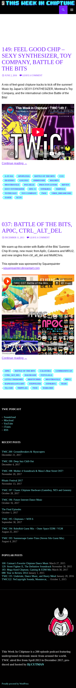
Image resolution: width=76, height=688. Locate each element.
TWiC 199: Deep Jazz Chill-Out (18, 461)
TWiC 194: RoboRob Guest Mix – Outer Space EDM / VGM (32, 528)
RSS (6, 430)
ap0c (7, 371)
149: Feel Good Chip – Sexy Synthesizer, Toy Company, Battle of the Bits (37, 59)
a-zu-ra (9, 176)
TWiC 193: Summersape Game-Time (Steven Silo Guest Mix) (33, 538)
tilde (64, 384)
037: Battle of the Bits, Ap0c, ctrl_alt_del (37, 227)
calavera (45, 371)
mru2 (68, 379)
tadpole (60, 189)
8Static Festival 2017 (12, 480)
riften (65, 185)
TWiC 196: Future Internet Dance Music (22, 499)
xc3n (19, 197)
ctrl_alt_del (12, 375)
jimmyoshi (39, 180)
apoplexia (24, 176)
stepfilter (35, 384)
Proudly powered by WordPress (15, 683)
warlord (48, 388)
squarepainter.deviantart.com (21, 268)
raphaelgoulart (14, 384)
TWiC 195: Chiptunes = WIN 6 (17, 519)
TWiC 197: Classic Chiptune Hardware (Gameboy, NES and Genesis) (36, 490)
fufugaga (46, 375)
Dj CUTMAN (35, 664)
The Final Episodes (11, 509)
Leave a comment (32, 75)
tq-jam (9, 388)
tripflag (22, 388)
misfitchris (34, 379)
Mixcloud (8, 420)
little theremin (14, 379)
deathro (9, 180)
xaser (8, 197)
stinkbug (46, 189)
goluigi (23, 180)
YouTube (8, 423)
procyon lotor (48, 185)
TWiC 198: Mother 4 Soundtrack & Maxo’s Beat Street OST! (32, 471)
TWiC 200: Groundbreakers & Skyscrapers (23, 451)
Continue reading (14, 163)
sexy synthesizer (14, 189)
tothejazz (11, 193)
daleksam (30, 375)
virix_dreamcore (61, 193)
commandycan (64, 371)
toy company (29, 193)
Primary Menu (72, 10)
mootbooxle (12, 185)
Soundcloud (10, 417)
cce (62, 176)
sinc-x (32, 189)
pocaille (29, 185)
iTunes (7, 427)
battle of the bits (44, 176)
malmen (54, 180)
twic (44, 193)
